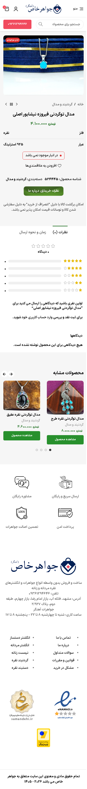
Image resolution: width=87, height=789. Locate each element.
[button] (11, 374)
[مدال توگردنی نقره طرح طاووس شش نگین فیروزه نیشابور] (65, 398)
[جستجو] (40, 24)
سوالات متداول (63, 653)
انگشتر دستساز (20, 637)
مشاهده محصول (65, 439)
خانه (80, 104)
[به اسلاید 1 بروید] (50, 450)
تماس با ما (63, 637)
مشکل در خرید (63, 668)
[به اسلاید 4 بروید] (37, 450)
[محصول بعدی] (6, 104)
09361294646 (17, 24)
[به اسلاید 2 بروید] (46, 450)
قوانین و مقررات (63, 660)
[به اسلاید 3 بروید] (41, 450)
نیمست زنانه (19, 653)
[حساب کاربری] (15, 8)
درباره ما (63, 645)
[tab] (60, 232)
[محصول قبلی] (16, 104)
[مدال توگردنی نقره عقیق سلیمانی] (21, 396)
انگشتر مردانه (19, 645)
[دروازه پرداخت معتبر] (43, 737)
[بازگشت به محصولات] (11, 104)
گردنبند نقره (20, 660)
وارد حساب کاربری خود (37, 317)
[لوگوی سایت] (43, 8)
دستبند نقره (20, 668)
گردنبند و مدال (62, 104)
